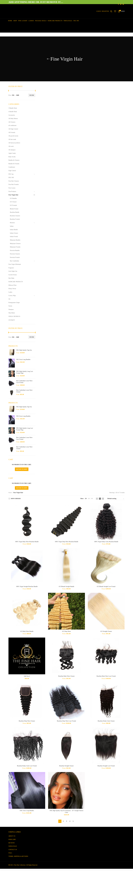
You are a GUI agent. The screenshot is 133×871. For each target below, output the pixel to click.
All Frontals (11, 132)
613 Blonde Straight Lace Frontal (106, 586)
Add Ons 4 (27, 676)
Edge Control (12, 170)
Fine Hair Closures (13, 181)
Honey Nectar (12, 288)
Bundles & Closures (13, 160)
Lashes (10, 292)
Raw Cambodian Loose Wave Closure (24, 391)
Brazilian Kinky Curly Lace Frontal (27, 766)
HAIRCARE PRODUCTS (15, 281)
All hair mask (12, 139)
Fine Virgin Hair (13, 195)
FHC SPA (11, 177)
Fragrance (11, 268)
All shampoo (11, 150)
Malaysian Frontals (15, 247)
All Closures (11, 122)
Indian (11, 226)
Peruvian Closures (15, 254)
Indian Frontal (14, 236)
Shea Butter (11, 313)
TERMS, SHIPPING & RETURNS (18, 856)
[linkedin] (123, 4)
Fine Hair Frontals (13, 184)
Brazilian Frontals (15, 219)
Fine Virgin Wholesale (14, 264)
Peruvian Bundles (15, 250)
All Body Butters (13, 118)
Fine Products (12, 191)
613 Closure (13, 202)
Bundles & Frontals (13, 163)
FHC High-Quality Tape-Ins (24, 350)
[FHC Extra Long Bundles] (11, 363)
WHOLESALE (12, 846)
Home (10, 492)
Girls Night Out (12, 271)
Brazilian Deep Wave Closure (27, 721)
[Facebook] (118, 4)
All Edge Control (13, 129)
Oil (9, 299)
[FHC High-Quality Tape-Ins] (11, 352)
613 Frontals (13, 205)
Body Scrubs (11, 156)
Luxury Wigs (12, 295)
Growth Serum (12, 274)
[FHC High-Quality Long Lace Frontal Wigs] (11, 374)
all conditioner (12, 125)
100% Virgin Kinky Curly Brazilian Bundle (106, 541)
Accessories (11, 115)
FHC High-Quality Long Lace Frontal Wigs (24, 372)
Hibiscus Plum (12, 285)
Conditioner (11, 167)
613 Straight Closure (106, 631)
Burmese (12, 222)
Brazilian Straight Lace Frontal (106, 766)
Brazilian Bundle (14, 212)
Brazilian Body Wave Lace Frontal (106, 676)
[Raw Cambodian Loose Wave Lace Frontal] (11, 383)
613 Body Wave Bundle (26, 631)
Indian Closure (14, 233)
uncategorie (11, 320)
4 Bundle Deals (12, 111)
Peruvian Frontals (15, 257)
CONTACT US (12, 849)
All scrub (11, 146)
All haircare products (14, 143)
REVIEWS (11, 843)
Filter (32, 95)
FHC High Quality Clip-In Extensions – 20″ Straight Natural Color (66, 811)
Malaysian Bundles (15, 240)
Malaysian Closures (15, 243)
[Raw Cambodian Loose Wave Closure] (11, 392)
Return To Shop (21, 469)
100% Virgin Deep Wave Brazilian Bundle (66, 541)
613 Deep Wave (66, 631)
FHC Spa (11, 174)
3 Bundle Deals (12, 108)
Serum (10, 306)
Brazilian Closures (15, 215)
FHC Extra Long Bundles (27, 810)
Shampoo (11, 309)
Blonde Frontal (14, 209)
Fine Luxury (11, 188)
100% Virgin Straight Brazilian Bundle (27, 586)
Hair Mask (11, 278)
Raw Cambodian (14, 261)
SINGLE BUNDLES (14, 316)
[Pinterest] (120, 4)
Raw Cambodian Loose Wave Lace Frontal (24, 381)
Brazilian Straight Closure (66, 766)
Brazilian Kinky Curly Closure (106, 721)
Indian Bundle (14, 229)
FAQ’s (10, 853)
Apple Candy (12, 153)
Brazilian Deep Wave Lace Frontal (66, 721)
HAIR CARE (12, 839)
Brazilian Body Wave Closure (66, 676)
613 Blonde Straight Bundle (66, 586)
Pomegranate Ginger (14, 302)
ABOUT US (11, 836)
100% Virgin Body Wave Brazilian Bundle (27, 541)
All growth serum (13, 136)
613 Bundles (13, 198)
